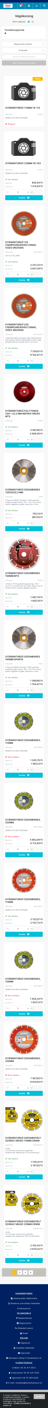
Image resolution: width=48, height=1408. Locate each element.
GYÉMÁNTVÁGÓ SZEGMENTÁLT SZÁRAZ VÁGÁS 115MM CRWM (23, 1139)
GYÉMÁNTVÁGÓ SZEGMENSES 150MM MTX (22, 574)
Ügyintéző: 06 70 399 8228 (24, 1378)
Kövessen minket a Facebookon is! (25, 1358)
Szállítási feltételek (24, 1348)
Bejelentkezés (25, 1318)
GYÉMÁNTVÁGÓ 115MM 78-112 (22, 107)
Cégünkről (25, 1343)
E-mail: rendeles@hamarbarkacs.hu (25, 1383)
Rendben (39, 1397)
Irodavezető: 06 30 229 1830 (24, 1373)
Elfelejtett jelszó (25, 1328)
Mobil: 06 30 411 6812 (24, 1368)
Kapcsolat (25, 1353)
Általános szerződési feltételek (25, 1303)
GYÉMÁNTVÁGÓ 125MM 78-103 (23, 163)
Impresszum (24, 1308)
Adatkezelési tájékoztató (25, 1298)
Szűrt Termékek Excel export (24, 63)
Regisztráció (25, 1323)
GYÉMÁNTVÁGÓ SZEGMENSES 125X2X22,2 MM (22, 491)
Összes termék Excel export (24, 57)
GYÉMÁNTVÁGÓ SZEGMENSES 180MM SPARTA (22, 658)
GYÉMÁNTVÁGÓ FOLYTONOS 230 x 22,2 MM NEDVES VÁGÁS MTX (22, 414)
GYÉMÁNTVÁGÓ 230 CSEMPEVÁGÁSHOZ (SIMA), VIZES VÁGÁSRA (21, 327)
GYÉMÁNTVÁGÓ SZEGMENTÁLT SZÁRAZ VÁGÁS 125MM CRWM (23, 1223)
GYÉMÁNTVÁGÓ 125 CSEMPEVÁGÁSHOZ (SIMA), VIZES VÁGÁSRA (21, 245)
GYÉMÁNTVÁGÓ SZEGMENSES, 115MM (23, 741)
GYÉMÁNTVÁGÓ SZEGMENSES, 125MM (23, 980)
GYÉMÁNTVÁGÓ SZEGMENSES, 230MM (23, 821)
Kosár (25, 1333)
